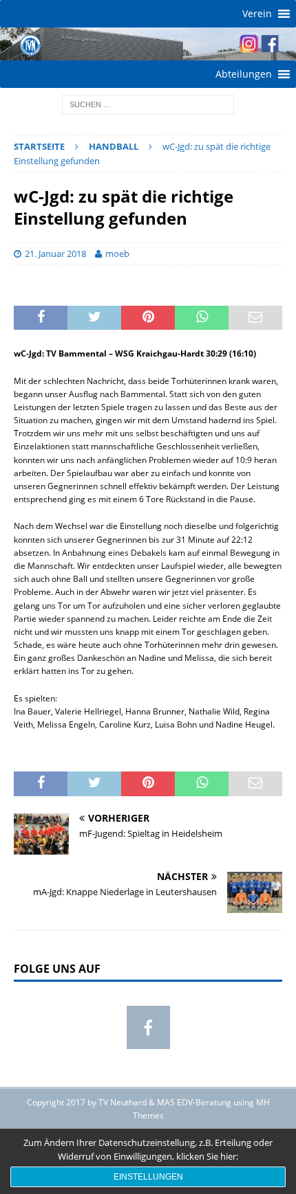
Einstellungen (148, 1177)
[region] (148, 43)
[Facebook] (148, 1027)
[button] (257, 13)
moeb (117, 253)
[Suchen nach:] (148, 103)
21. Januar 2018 (55, 253)
